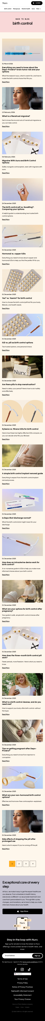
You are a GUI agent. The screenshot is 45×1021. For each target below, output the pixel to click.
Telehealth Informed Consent (22, 991)
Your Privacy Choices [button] (22, 999)
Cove (22, 1007)
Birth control (7, 9)
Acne (33, 9)
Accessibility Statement (23, 995)
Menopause (16, 9)
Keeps (17, 1007)
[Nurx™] (5, 3)
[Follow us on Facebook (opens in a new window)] (15, 969)
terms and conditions (30, 962)
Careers (27, 1007)
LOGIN (38, 3)
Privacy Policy (22, 983)
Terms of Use (22, 979)
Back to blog (22, 19)
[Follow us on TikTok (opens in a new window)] (29, 969)
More (37, 9)
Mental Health (26, 9)
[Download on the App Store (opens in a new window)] (22, 911)
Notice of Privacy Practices (22, 987)
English (19, 974)
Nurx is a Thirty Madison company (22, 1004)
